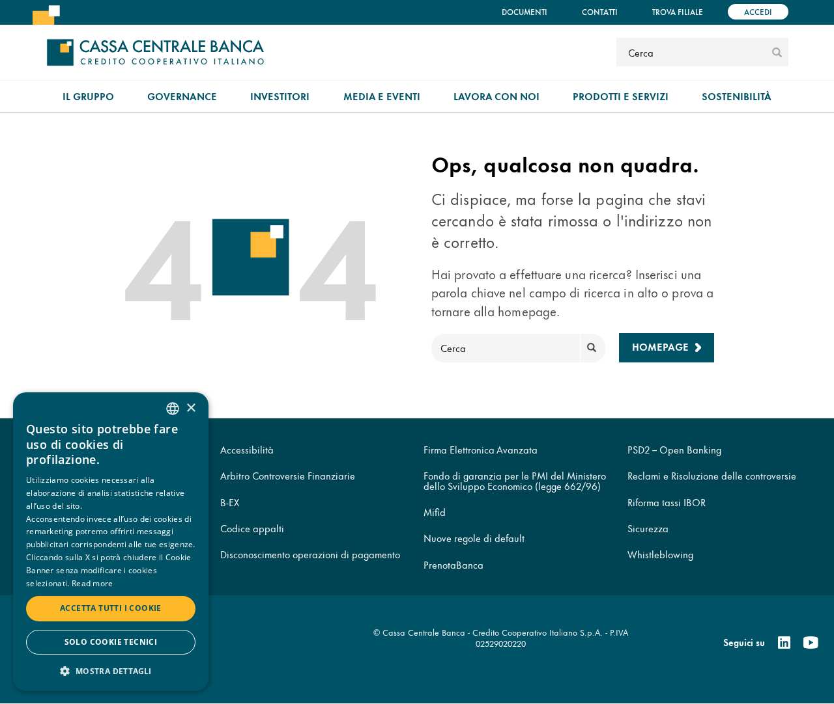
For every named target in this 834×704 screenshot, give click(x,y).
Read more (92, 583)
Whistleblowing (660, 554)
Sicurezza (648, 528)
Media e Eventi (381, 95)
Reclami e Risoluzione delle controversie (711, 475)
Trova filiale (677, 11)
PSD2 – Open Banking (674, 449)
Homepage (660, 346)
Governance (182, 95)
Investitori (279, 95)
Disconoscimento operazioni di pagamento (310, 554)
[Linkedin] (784, 642)
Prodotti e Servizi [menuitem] (621, 95)
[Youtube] (810, 642)
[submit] (777, 52)
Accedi (758, 11)
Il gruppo (88, 95)
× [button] (190, 408)
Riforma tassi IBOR (666, 501)
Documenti (524, 11)
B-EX (229, 501)
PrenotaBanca (453, 564)
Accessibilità (247, 449)
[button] (110, 670)
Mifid (435, 511)
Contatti (600, 11)
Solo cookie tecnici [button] (111, 641)
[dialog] (110, 541)
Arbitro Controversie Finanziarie (287, 475)
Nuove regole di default (474, 537)
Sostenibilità (736, 95)
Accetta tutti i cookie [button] (111, 608)
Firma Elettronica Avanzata (481, 449)
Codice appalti (252, 528)
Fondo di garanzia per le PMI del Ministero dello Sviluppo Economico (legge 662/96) (515, 480)
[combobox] (172, 408)
